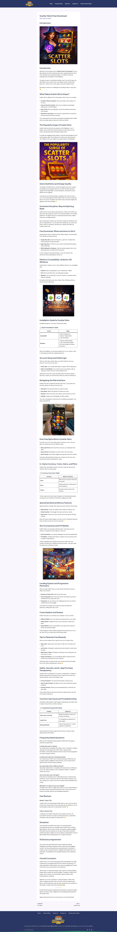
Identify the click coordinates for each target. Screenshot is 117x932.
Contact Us (75, 3)
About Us (67, 3)
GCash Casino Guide (85, 3)
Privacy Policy (59, 3)
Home (51, 3)
